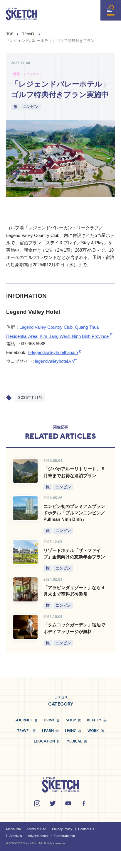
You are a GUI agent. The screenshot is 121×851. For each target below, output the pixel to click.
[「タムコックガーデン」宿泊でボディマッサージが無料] (25, 627)
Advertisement (38, 836)
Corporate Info (64, 836)
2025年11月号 (30, 397)
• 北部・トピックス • (26, 74)
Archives (15, 836)
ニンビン (30, 106)
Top (9, 34)
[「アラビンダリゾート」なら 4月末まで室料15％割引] (25, 590)
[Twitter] (53, 803)
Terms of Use (36, 829)
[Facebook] (84, 803)
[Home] (21, 14)
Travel (28, 34)
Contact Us (86, 829)
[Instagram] (37, 803)
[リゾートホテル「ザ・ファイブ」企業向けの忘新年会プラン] (25, 552)
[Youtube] (68, 803)
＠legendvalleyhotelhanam (53, 352)
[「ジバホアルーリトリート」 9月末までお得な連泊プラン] (25, 471)
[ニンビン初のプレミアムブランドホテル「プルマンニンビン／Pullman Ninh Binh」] (25, 508)
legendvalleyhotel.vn (54, 361)
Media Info (13, 829)
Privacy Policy (62, 829)
